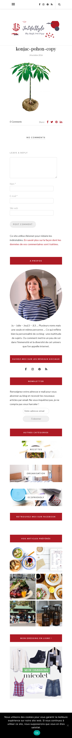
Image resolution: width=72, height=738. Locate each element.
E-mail (13, 196)
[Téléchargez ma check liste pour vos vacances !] (49, 560)
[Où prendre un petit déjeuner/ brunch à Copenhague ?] (49, 587)
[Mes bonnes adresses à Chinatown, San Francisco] (23, 614)
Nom (13, 183)
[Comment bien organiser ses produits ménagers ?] (49, 614)
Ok (36, 732)
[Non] (67, 725)
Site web (14, 208)
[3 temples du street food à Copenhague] (23, 587)
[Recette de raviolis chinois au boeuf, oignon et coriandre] (23, 560)
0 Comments (16, 121)
